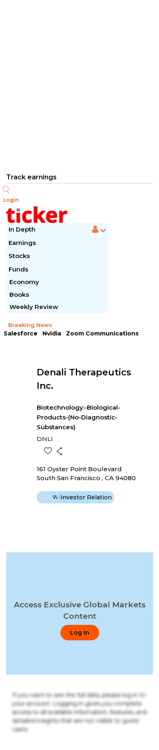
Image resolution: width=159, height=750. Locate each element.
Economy (24, 282)
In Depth (22, 229)
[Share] (59, 451)
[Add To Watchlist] (48, 451)
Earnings (23, 243)
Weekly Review (33, 307)
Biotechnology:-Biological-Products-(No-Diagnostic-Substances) (78, 417)
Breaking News (30, 325)
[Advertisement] (79, 86)
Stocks (19, 256)
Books (19, 294)
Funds (19, 269)
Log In (79, 632)
